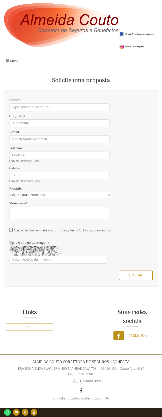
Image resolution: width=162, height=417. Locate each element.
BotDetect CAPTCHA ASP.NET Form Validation (36, 255)
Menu (14, 61)
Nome (13, 100)
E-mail (14, 132)
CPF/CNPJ (17, 116)
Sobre (30, 327)
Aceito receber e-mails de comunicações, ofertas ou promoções (62, 230)
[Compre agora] (34, 412)
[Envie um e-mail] (16, 412)
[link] (132, 335)
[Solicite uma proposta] (25, 412)
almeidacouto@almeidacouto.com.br (81, 398)
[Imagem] (137, 35)
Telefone (16, 148)
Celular (15, 168)
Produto (15, 188)
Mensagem (17, 203)
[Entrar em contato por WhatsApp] (7, 412)
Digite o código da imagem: (29, 243)
